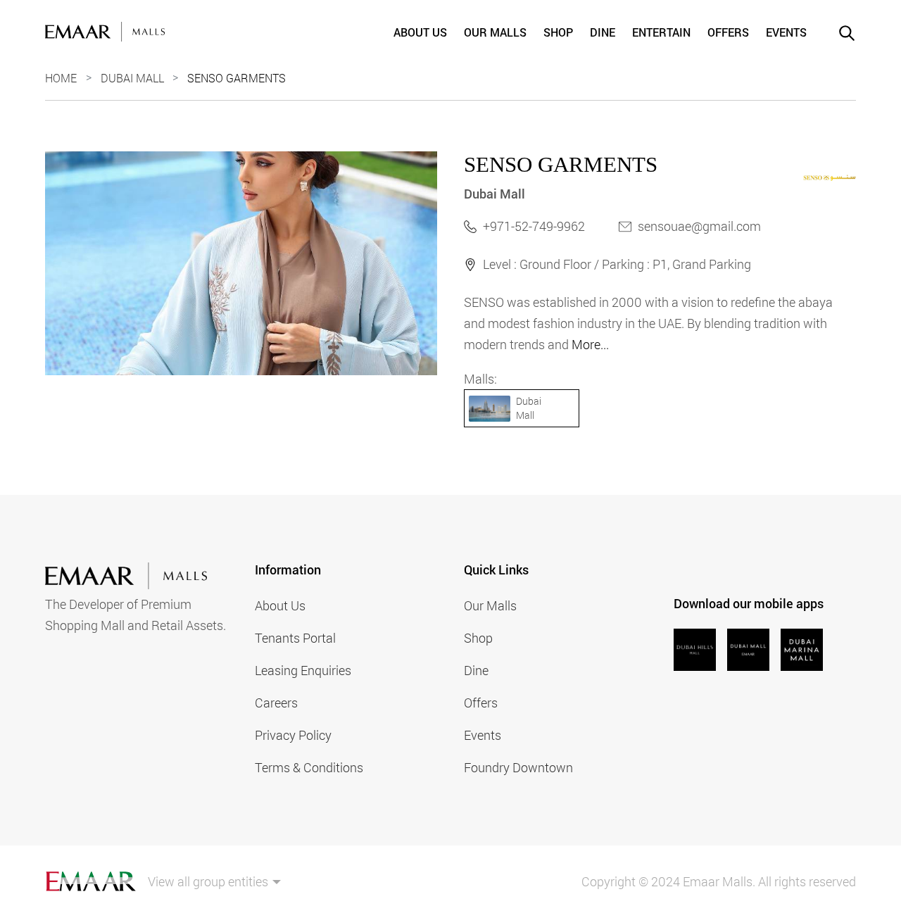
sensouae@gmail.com (699, 226)
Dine (602, 32)
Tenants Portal (295, 637)
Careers (276, 702)
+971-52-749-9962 (534, 226)
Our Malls (495, 32)
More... (590, 344)
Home (61, 77)
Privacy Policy (293, 734)
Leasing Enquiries (303, 670)
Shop (558, 32)
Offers (728, 32)
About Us (420, 32)
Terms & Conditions (309, 767)
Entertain (661, 32)
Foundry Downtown (518, 767)
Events (786, 32)
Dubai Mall (132, 77)
